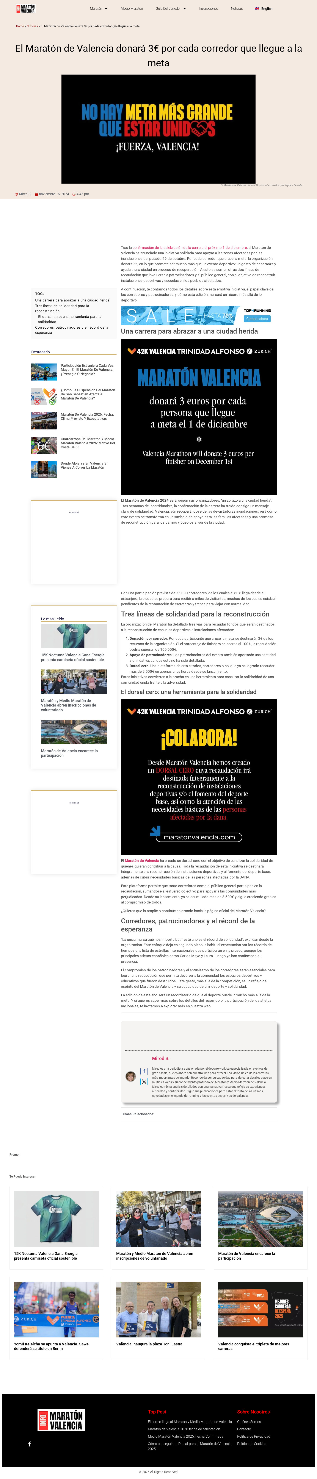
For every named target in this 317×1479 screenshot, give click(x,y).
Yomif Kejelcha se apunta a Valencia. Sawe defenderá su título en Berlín (51, 1346)
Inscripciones (208, 8)
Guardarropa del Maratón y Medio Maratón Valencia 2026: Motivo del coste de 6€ (88, 443)
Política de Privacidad (253, 1436)
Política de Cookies (251, 1444)
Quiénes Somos (249, 1422)
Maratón (96, 8)
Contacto (244, 1429)
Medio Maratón (132, 8)
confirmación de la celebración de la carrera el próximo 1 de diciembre (189, 247)
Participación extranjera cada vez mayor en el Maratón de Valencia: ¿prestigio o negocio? (87, 370)
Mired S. (160, 1058)
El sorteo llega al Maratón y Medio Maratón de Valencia (190, 1422)
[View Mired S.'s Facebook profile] (144, 1071)
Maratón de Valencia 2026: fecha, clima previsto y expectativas (87, 416)
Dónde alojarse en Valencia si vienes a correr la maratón (84, 465)
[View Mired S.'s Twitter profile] (144, 1081)
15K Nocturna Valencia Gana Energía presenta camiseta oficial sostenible (73, 657)
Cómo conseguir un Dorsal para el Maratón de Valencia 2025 (190, 1446)
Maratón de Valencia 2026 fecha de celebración (184, 1429)
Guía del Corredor (168, 8)
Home (20, 26)
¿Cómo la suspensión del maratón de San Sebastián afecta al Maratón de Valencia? (88, 394)
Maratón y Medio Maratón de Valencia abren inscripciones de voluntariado (68, 705)
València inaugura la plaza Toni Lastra (149, 1344)
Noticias (237, 8)
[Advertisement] (74, 256)
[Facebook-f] (29, 1444)
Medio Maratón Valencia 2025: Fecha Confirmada (185, 1436)
